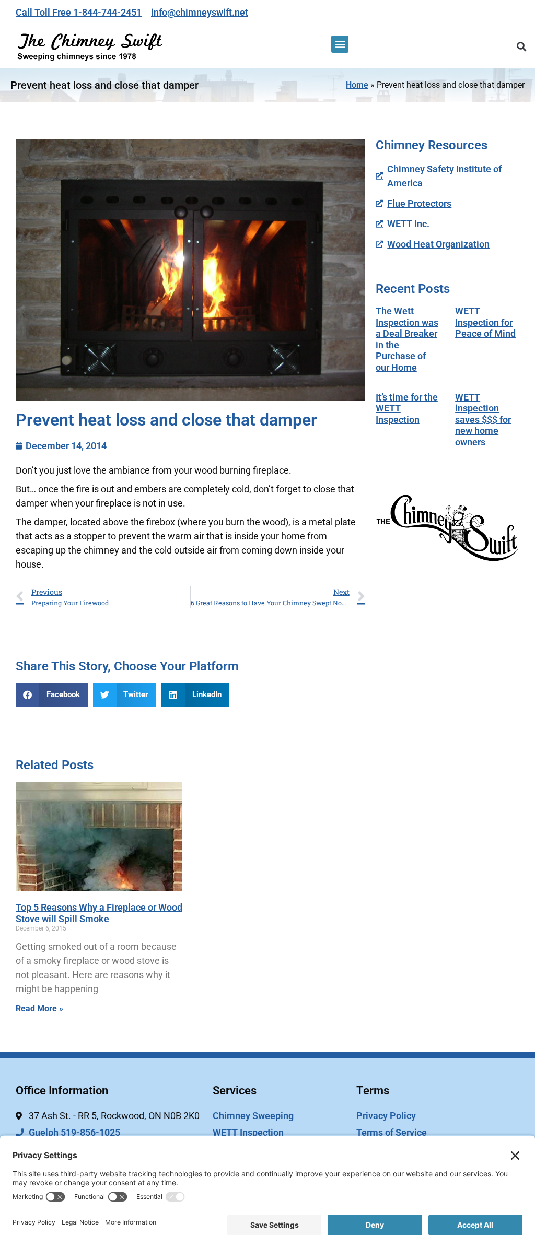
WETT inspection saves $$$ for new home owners (483, 420)
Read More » (39, 1009)
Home (357, 85)
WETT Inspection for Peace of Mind (485, 322)
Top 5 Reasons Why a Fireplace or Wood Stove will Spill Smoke (99, 913)
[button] (339, 44)
